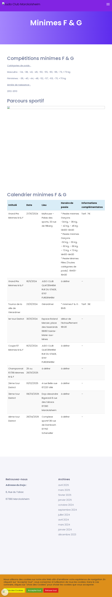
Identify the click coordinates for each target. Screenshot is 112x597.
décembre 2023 (67, 534)
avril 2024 (63, 519)
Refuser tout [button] (51, 590)
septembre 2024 (67, 509)
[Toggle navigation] (108, 5)
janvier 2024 (65, 529)
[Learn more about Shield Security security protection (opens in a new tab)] (4, 592)
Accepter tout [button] (34, 590)
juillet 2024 (64, 514)
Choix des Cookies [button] (14, 590)
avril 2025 (63, 485)
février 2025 (64, 495)
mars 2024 (64, 524)
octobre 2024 (66, 504)
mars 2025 (64, 490)
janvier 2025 (65, 500)
